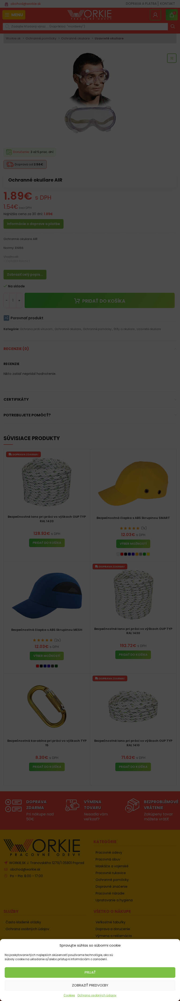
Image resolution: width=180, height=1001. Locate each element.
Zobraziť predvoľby (90, 985)
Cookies (69, 995)
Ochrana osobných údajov (96, 995)
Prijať (90, 972)
